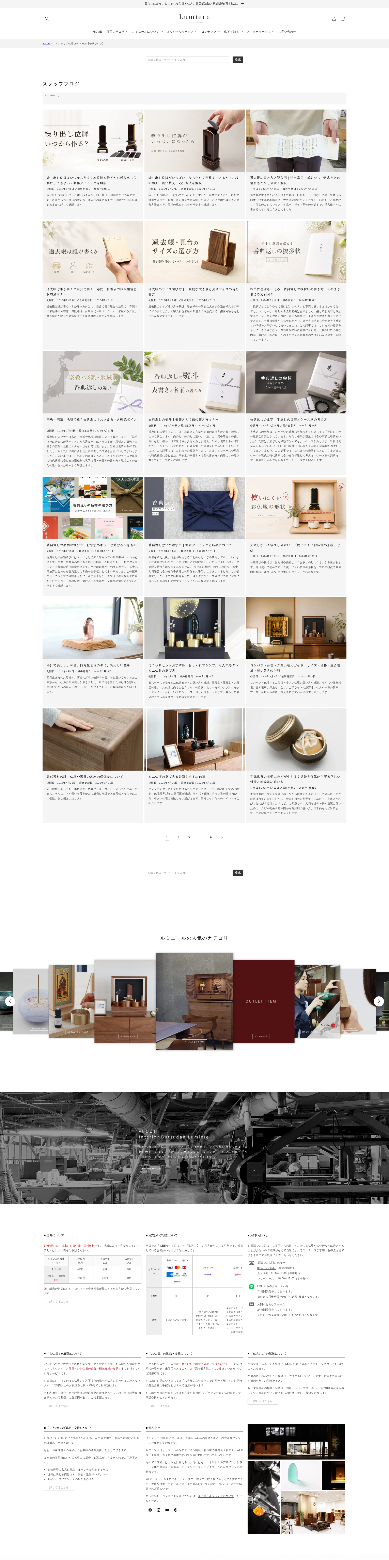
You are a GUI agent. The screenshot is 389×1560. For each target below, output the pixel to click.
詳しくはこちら (59, 1301)
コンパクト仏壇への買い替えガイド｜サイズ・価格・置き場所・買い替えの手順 (295, 667)
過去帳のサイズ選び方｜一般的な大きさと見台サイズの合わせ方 (194, 291)
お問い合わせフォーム (271, 1304)
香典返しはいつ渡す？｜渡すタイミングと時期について (190, 545)
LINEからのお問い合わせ (273, 1286)
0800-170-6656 (266, 1267)
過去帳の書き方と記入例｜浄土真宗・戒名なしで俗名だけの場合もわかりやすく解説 (295, 180)
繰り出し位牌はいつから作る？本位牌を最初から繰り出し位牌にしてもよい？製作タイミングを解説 (92, 180)
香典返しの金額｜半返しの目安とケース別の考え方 (288, 419)
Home (46, 43)
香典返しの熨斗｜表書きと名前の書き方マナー (184, 419)
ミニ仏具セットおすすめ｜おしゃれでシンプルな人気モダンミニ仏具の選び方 (194, 667)
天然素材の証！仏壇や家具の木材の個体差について (85, 776)
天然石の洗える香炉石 (39, 1028)
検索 (238, 59)
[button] (47, 18)
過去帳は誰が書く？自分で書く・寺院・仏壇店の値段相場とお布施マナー (92, 291)
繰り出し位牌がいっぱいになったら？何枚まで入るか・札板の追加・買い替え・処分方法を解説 (194, 180)
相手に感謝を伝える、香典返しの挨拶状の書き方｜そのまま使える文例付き (295, 291)
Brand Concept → (154, 1168)
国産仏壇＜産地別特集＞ (311, 1032)
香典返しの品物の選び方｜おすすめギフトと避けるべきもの (92, 545)
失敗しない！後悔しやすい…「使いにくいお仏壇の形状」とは (295, 547)
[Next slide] (379, 1001)
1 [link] (167, 837)
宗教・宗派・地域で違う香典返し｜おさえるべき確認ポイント (92, 422)
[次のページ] (221, 837)
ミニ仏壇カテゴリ (128, 1036)
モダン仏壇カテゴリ (194, 1042)
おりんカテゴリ (7, 1026)
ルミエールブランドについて (216, 1495)
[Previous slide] (10, 1001)
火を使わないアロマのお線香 (77, 1032)
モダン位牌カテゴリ (350, 1028)
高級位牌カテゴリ (381, 1026)
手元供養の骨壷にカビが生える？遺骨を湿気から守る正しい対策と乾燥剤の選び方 (295, 779)
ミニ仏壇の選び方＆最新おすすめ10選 (177, 776)
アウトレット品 (261, 1036)
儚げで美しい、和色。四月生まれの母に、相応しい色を (88, 665)
